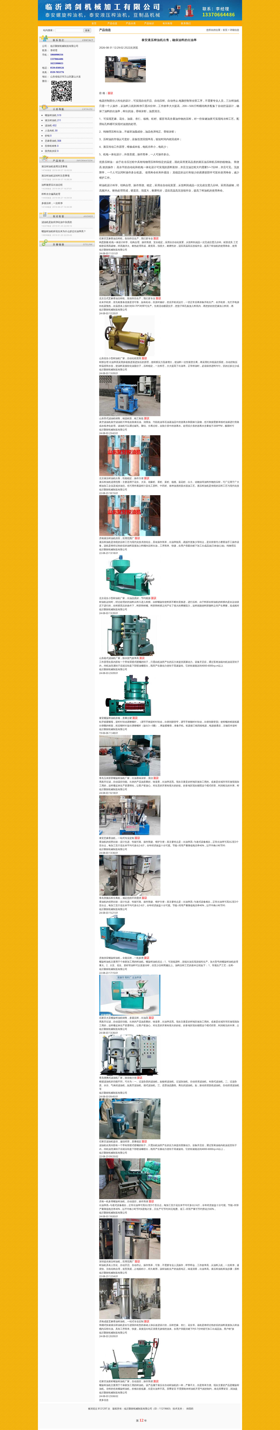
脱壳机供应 (51, 151)
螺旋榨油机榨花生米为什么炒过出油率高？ (64, 231)
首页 (94, 23)
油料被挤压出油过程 (52, 184)
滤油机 (48, 125)
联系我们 (186, 23)
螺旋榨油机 (51, 115)
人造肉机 (49, 130)
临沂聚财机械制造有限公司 (113, 249)
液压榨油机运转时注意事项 (56, 175)
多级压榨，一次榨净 (52, 203)
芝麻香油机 (51, 140)
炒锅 (47, 135)
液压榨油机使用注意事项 (54, 166)
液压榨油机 (51, 120)
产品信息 (112, 23)
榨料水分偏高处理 (51, 194)
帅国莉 (189, 1408)
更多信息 (103, 1400)
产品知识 (149, 23)
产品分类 (131, 23)
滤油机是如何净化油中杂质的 (57, 222)
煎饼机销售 (51, 145)
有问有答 (168, 23)
